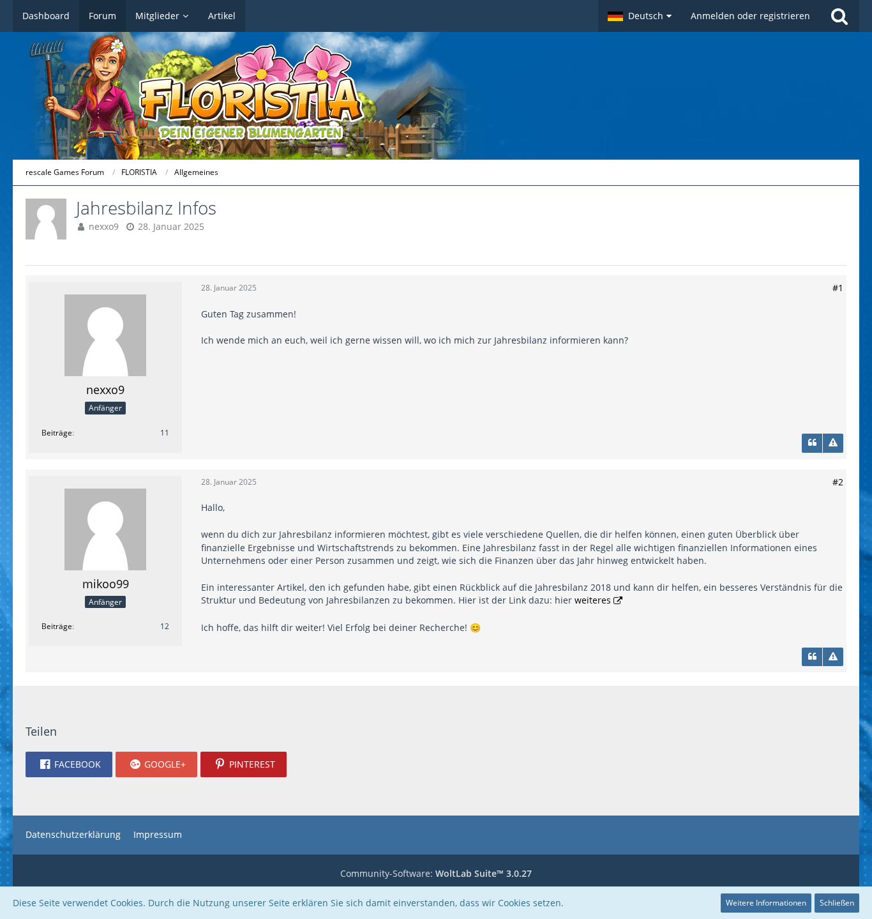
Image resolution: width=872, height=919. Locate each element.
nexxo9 (104, 226)
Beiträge (56, 432)
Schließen (837, 902)
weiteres (593, 600)
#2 (837, 482)
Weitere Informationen (766, 902)
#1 (837, 288)
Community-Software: (436, 873)
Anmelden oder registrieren (750, 16)
